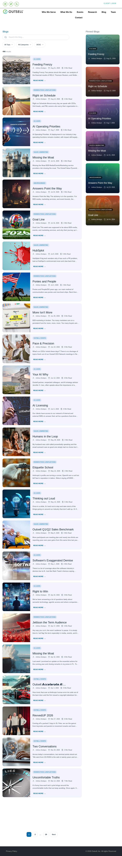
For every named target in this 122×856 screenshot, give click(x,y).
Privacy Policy (11, 851)
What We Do (66, 12)
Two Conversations (45, 746)
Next (54, 834)
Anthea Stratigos (41, 68)
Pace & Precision (43, 343)
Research (92, 12)
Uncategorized (39, 183)
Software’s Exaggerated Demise (53, 560)
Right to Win (40, 591)
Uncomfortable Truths (46, 777)
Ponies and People (44, 281)
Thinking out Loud (44, 498)
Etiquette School (43, 467)
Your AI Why (40, 374)
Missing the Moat (43, 157)
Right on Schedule (44, 95)
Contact (78, 17)
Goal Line (39, 219)
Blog (104, 12)
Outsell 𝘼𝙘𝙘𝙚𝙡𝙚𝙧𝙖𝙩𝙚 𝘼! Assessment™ (48, 684)
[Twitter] (11, 4)
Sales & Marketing (41, 152)
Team (113, 12)
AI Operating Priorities (47, 126)
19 (46, 834)
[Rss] (16, 4)
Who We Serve (49, 12)
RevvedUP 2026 (43, 715)
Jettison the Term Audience (50, 622)
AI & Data (37, 59)
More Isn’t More (42, 312)
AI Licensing (40, 405)
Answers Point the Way (47, 188)
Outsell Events (40, 338)
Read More (38, 80)
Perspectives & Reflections (45, 90)
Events (80, 12)
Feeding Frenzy (42, 64)
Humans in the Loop (45, 436)
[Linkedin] (5, 4)
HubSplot (38, 250)
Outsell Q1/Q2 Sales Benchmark (53, 529)
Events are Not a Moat (47, 810)
